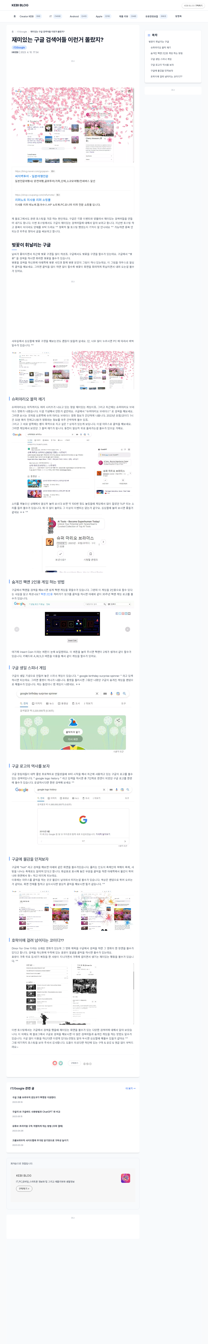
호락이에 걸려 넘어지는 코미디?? (166, 76)
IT (55, 16)
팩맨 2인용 (47, 594)
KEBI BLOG (20, 5)
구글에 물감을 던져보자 (162, 70)
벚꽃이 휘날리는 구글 (159, 41)
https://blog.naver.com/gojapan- (32, 171)
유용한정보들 (155, 16)
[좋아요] (54, 1063)
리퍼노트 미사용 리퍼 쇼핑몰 (33, 200)
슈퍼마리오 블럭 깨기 (161, 47)
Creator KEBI (30, 16)
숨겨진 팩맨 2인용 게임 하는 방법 (167, 53)
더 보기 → (131, 1088)
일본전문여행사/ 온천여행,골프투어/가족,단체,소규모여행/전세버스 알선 (55, 181)
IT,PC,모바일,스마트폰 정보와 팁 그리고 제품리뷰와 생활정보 (45, 1181)
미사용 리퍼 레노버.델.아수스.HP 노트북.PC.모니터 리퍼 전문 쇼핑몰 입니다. (57, 204)
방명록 (178, 16)
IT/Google (22, 31)
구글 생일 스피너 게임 (161, 59)
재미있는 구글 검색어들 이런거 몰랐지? (58, 39)
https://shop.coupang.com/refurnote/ (35, 194)
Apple (103, 16)
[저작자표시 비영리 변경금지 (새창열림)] (87, 1064)
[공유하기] (60, 1063)
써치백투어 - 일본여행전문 (31, 176)
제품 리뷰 (127, 16)
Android (78, 16)
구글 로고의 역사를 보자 (162, 64)
